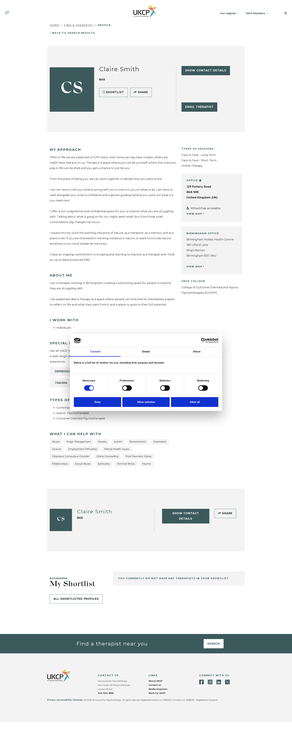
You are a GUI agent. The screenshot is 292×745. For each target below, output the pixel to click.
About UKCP (155, 681)
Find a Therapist (78, 25)
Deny (97, 402)
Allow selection (146, 402)
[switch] (127, 388)
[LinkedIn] (218, 682)
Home (54, 25)
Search (213, 643)
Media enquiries (158, 689)
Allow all (195, 402)
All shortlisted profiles (76, 598)
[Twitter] (227, 682)
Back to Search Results (73, 32)
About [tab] (196, 351)
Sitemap (77, 700)
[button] (282, 13)
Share (142, 92)
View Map (194, 213)
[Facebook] (201, 682)
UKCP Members (255, 13)
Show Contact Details (205, 70)
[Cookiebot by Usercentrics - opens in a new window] (203, 340)
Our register (228, 13)
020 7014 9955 (106, 693)
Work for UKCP (157, 693)
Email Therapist (199, 106)
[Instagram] (210, 682)
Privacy (51, 700)
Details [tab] (146, 351)
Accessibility (64, 700)
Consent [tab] (95, 351)
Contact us (155, 685)
